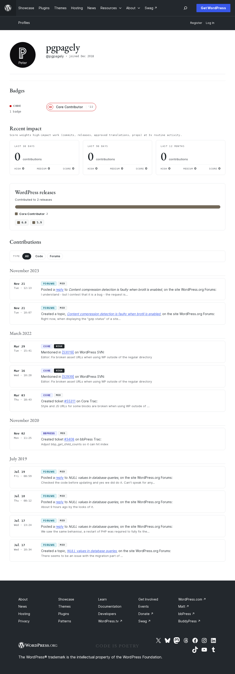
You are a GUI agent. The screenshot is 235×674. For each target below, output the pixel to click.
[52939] (68, 376)
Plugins (63, 614)
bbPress (186, 614)
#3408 (69, 439)
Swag (144, 621)
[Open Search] (185, 8)
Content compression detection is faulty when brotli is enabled (113, 314)
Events (143, 606)
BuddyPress (189, 621)
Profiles (24, 23)
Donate (146, 614)
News (22, 606)
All (26, 256)
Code (39, 256)
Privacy (24, 621)
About (23, 599)
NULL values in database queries (92, 551)
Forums (55, 256)
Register (196, 23)
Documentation (109, 606)
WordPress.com (192, 599)
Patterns (64, 621)
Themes (64, 606)
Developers (107, 614)
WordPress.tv (110, 621)
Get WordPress (213, 8)
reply (60, 289)
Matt (183, 606)
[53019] (68, 352)
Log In (210, 23)
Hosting (24, 614)
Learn (102, 599)
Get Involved (148, 599)
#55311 (70, 401)
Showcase (66, 599)
